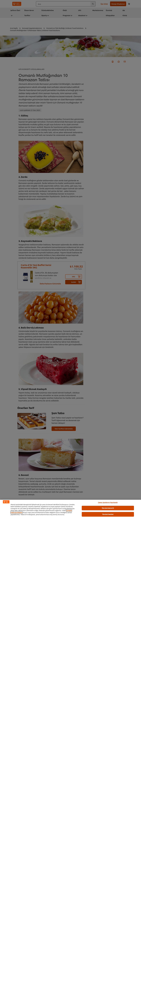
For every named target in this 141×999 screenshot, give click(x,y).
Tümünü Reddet (108, 514)
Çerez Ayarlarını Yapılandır (108, 502)
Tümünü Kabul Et (108, 508)
